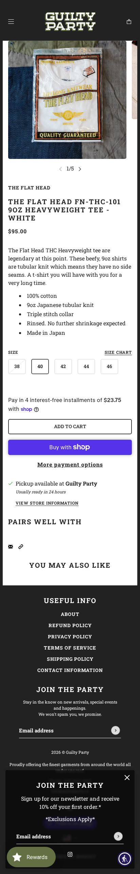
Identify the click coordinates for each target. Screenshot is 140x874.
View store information (47, 503)
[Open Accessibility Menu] (125, 859)
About (70, 614)
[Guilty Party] (70, 21)
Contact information (70, 670)
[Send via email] (10, 546)
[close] (127, 777)
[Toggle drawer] (11, 21)
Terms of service (70, 647)
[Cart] (129, 21)
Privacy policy (70, 636)
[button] (21, 546)
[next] (80, 169)
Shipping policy (70, 659)
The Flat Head (29, 187)
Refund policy (70, 625)
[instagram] (70, 853)
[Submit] (118, 836)
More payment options (70, 464)
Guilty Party (81, 483)
